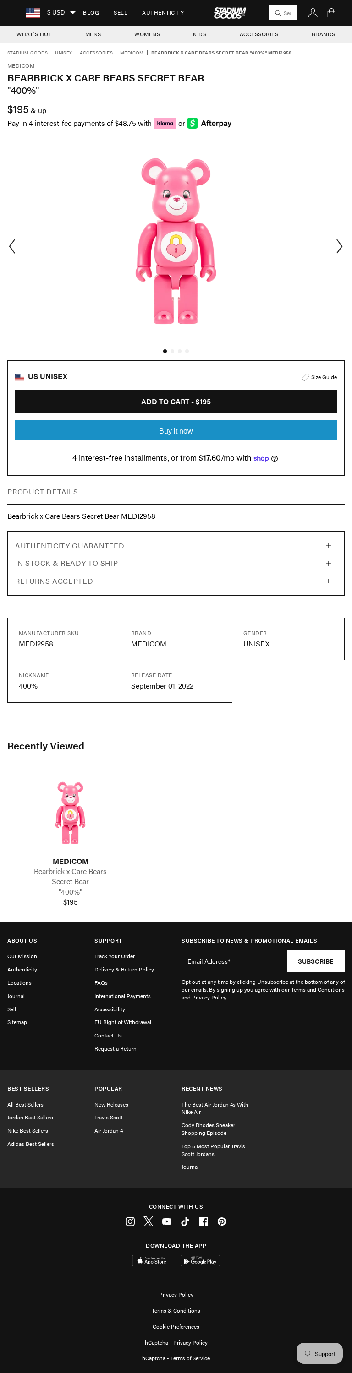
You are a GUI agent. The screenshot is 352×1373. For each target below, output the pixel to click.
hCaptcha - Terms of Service (176, 1358)
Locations (19, 982)
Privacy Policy (176, 1294)
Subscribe (316, 961)
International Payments (122, 996)
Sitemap (17, 1022)
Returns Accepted (54, 580)
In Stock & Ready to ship (66, 563)
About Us (22, 940)
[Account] (313, 12)
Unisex (63, 53)
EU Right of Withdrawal (122, 1022)
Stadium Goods (27, 53)
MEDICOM (70, 861)
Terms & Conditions (176, 1310)
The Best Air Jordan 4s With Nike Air (215, 1108)
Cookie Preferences (176, 1326)
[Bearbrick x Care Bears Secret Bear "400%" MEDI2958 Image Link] (70, 813)
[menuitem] (91, 13)
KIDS (199, 34)
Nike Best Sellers (27, 1130)
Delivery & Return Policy (124, 969)
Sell (120, 12)
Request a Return (115, 1048)
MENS (93, 34)
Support (108, 940)
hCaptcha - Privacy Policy (176, 1342)
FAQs (101, 982)
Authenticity (163, 12)
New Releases (111, 1104)
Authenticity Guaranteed (70, 545)
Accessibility (109, 1009)
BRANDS (324, 34)
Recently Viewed (45, 745)
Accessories (96, 53)
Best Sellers (28, 1088)
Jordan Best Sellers (30, 1117)
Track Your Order (114, 956)
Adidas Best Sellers (30, 1144)
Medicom (132, 53)
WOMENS (147, 34)
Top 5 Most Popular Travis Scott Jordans (213, 1150)
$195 (70, 902)
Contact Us (108, 1035)
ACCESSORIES (259, 34)
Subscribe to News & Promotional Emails (249, 940)
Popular (108, 1088)
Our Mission (22, 956)
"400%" (70, 892)
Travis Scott (108, 1117)
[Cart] (331, 12)
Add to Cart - (176, 401)
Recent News (202, 1088)
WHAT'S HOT (34, 34)
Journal (16, 996)
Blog (91, 12)
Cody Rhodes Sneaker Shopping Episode (208, 1129)
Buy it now (176, 431)
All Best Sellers (25, 1104)
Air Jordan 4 (108, 1130)
